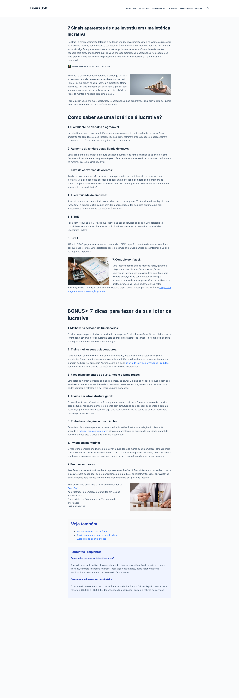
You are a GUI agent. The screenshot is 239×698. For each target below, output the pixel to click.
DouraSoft (39, 8)
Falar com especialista (191, 8)
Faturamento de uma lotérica (91, 531)
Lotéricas (144, 8)
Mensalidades (158, 8)
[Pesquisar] (208, 8)
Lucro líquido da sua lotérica (91, 538)
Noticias (106, 66)
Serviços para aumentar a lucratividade (97, 535)
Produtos (131, 8)
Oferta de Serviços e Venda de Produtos (147, 363)
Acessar (173, 8)
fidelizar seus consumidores (93, 431)
